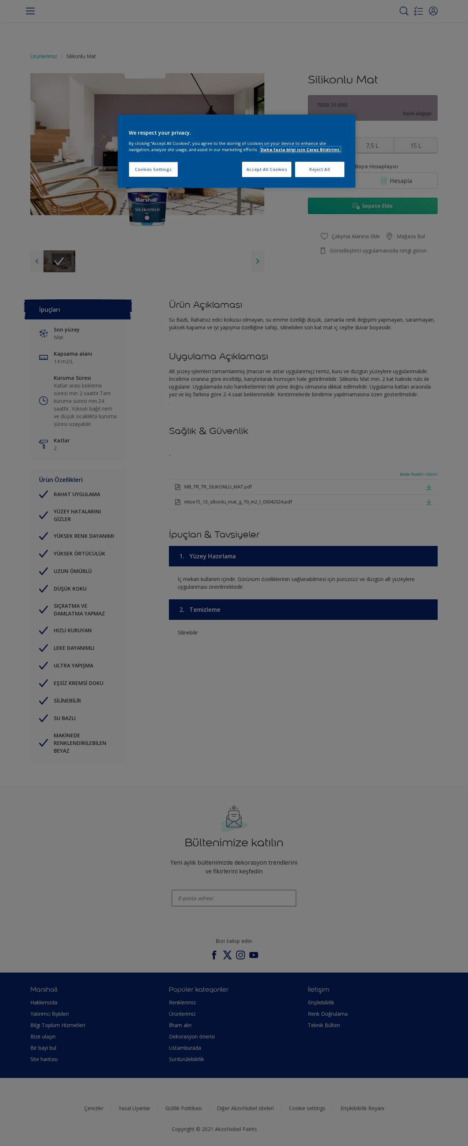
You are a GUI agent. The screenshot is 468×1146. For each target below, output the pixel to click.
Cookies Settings (153, 169)
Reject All (319, 169)
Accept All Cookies (266, 169)
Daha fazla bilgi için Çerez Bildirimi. (300, 149)
